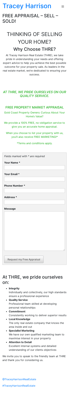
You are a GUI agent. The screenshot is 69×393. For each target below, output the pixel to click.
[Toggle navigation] (62, 6)
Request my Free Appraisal (24, 259)
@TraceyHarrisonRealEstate (19, 379)
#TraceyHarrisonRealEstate (18, 385)
